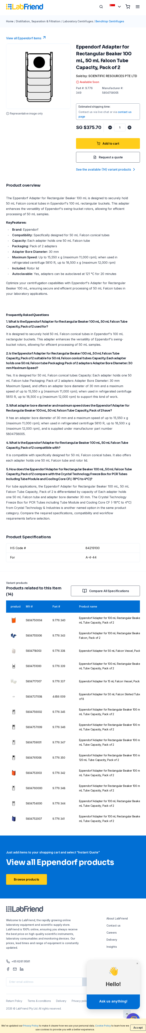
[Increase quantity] (129, 127)
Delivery (111, 939)
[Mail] (15, 969)
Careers (111, 932)
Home (9, 21)
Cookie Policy (103, 1025)
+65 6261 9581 (20, 961)
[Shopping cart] (127, 6)
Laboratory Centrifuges (78, 21)
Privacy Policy (30, 1025)
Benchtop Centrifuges (109, 21)
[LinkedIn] (22, 969)
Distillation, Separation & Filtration (38, 21)
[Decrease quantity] (110, 127)
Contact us (113, 925)
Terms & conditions (39, 1000)
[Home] (24, 7)
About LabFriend (117, 918)
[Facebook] (8, 969)
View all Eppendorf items (23, 38)
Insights (111, 946)
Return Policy (14, 1000)
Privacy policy (80, 1000)
